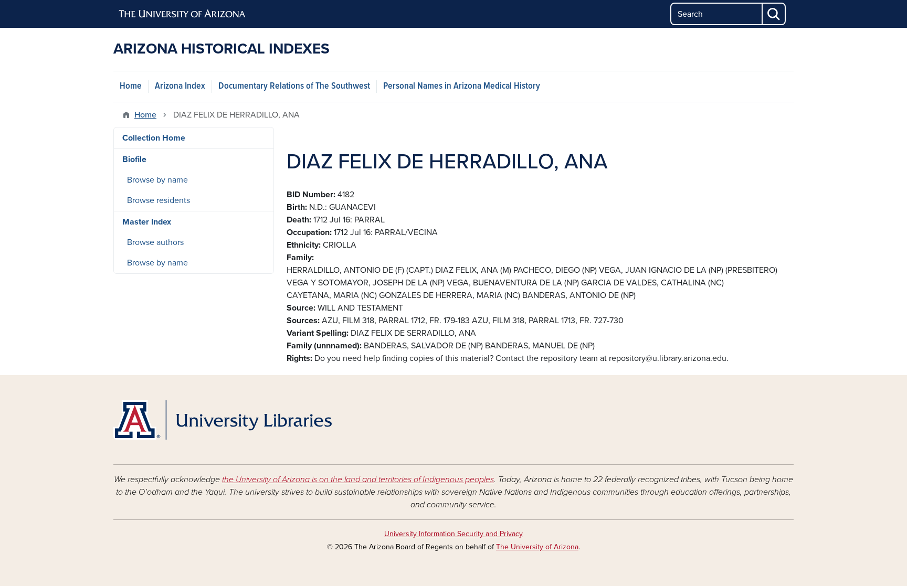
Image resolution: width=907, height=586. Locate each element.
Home (131, 86)
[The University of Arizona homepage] (182, 14)
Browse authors (155, 242)
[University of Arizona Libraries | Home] (222, 420)
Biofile (134, 159)
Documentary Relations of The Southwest (294, 86)
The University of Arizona (537, 546)
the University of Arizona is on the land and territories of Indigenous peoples (358, 479)
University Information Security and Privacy (453, 533)
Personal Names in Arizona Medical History (461, 86)
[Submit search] (774, 14)
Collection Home (153, 138)
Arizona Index (180, 86)
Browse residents (158, 200)
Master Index (146, 222)
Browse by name (157, 180)
